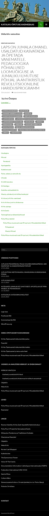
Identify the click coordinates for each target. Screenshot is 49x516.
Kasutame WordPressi (7, 513)
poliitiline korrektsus (33, 124)
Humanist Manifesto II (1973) (12, 113)
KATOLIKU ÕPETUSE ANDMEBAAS (17, 24)
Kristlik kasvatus (8, 43)
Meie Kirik (5, 387)
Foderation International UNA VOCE (14, 470)
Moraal (3, 157)
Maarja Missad (10, 231)
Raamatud (4, 410)
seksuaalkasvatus (9, 130)
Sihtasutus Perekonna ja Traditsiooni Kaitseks (17, 433)
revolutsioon (8, 127)
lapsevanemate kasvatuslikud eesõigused (30, 119)
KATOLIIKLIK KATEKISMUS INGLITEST (15, 295)
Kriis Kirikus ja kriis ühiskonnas (12, 202)
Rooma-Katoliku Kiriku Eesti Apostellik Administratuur (20, 425)
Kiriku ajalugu (6, 206)
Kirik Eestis (5, 211)
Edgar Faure (24, 110)
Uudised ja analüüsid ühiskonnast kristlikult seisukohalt (21, 378)
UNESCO (5, 132)
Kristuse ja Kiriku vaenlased (11, 198)
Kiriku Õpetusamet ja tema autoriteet (14, 351)
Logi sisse (4, 312)
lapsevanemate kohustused (12, 121)
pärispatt (40, 121)
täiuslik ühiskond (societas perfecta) (31, 130)
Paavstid (4, 343)
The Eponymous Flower (9, 458)
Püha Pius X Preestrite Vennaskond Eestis (15, 429)
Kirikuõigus (5, 186)
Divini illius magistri (10, 110)
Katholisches (5, 453)
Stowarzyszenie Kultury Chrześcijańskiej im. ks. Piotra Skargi (22, 482)
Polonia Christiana (7, 486)
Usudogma (5, 153)
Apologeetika (5, 165)
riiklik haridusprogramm (25, 127)
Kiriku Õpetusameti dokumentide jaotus (15, 339)
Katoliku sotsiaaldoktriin (10, 190)
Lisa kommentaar (20, 92)
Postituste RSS (6, 316)
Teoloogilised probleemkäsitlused (13, 215)
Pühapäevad (9, 227)
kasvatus (28, 113)
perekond (19, 124)
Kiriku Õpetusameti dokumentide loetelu (15, 347)
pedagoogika (7, 124)
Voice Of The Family (8, 462)
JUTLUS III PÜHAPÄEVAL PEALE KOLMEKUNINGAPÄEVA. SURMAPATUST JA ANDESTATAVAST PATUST (24, 265)
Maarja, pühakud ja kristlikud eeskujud (14, 194)
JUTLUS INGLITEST (8, 280)
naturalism (29, 121)
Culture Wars (6, 478)
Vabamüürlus (16, 132)
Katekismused (6, 170)
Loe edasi (6, 102)
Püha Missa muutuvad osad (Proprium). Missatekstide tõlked (24, 223)
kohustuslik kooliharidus (12, 116)
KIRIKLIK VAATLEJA (8, 370)
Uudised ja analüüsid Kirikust (12, 374)
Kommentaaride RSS (8, 320)
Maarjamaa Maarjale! (8, 437)
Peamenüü (46, 24)
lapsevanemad (8, 119)
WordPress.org (6, 324)
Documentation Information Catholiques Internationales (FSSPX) (24, 466)
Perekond (6, 161)
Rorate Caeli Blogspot (9, 449)
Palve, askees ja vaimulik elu (11, 174)
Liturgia (4, 178)
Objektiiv (4, 383)
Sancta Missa (5, 474)
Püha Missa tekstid (7, 219)
